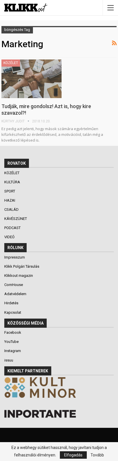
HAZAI (10, 200)
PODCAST (12, 228)
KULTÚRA (12, 182)
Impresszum (14, 257)
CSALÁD (11, 209)
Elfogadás (73, 455)
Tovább (97, 455)
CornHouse (13, 285)
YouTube (11, 341)
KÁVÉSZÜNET (16, 218)
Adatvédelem (15, 294)
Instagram (12, 351)
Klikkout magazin (18, 275)
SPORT (10, 191)
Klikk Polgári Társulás (21, 266)
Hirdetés (11, 303)
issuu (8, 360)
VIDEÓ (9, 237)
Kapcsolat (12, 312)
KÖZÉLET (10, 63)
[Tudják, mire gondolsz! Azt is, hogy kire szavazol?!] (31, 78)
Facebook (12, 332)
